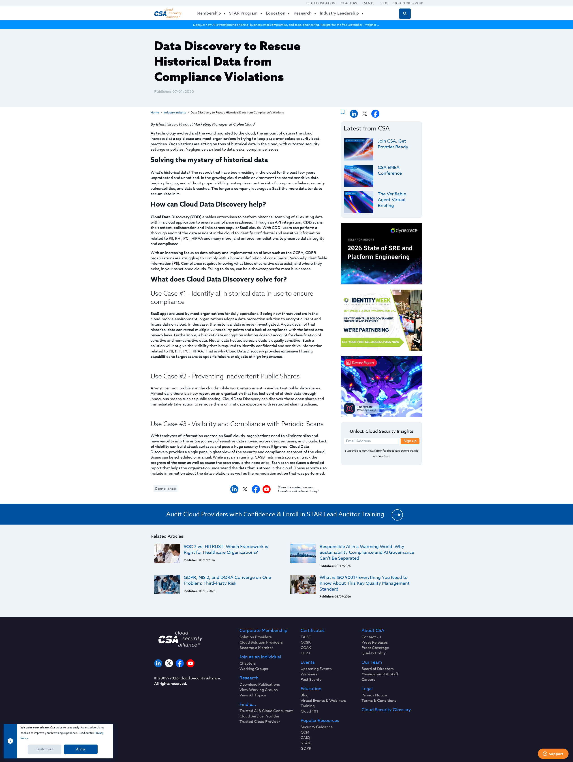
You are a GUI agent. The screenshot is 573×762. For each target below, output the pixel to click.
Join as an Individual (260, 657)
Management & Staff (379, 674)
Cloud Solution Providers (261, 642)
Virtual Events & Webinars (323, 700)
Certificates (313, 631)
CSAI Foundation (320, 3)
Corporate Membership (263, 631)
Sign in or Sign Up (408, 3)
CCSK (306, 642)
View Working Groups (258, 690)
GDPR (306, 748)
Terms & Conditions (378, 700)
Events (368, 3)
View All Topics (252, 695)
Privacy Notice (374, 695)
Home (155, 112)
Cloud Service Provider (259, 716)
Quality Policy (373, 653)
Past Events (311, 679)
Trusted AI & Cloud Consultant (266, 711)
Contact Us (371, 637)
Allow (81, 749)
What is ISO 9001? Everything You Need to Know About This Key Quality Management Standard (365, 583)
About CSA (372, 631)
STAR (305, 743)
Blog (384, 3)
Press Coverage (375, 648)
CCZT (306, 653)
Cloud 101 (309, 711)
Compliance (165, 488)
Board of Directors (377, 669)
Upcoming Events (316, 669)
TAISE (306, 637)
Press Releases (374, 642)
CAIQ (305, 738)
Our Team (371, 662)
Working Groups (253, 669)
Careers (368, 679)
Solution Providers (255, 637)
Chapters (349, 3)
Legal (367, 689)
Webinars (309, 674)
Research (249, 678)
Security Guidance (317, 727)
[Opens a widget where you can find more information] (553, 754)
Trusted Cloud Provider (259, 721)
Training (308, 706)
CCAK (306, 648)
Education (311, 689)
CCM (305, 732)
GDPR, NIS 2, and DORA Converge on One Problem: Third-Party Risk (227, 580)
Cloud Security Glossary (386, 710)
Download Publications (259, 684)
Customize (44, 749)
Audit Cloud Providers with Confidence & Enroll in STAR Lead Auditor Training (275, 514)
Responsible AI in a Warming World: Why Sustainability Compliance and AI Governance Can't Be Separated (367, 552)
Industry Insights (175, 112)
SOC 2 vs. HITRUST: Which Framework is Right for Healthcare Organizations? (226, 549)
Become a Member (256, 648)
